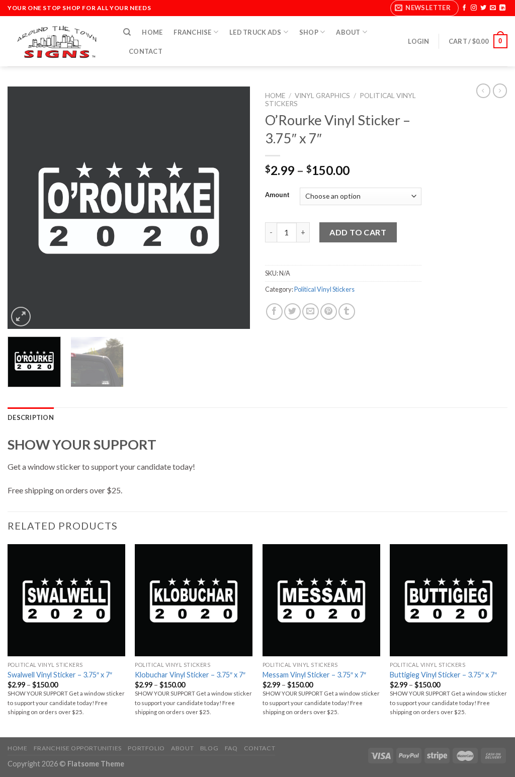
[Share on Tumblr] (346, 311)
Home (152, 32)
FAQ (231, 748)
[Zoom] (21, 316)
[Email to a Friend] (310, 311)
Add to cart (357, 232)
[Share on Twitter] (292, 311)
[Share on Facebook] (274, 311)
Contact (145, 51)
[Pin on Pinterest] (328, 311)
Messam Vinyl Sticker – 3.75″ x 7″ (314, 674)
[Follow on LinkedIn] (502, 8)
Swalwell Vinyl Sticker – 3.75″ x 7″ (60, 674)
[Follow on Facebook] (464, 8)
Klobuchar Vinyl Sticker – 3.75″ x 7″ (190, 674)
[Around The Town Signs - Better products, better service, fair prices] (58, 41)
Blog (209, 748)
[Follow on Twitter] (483, 8)
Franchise (192, 32)
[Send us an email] (493, 8)
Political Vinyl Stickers (324, 289)
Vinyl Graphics (322, 96)
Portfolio (146, 748)
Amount (277, 195)
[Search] (127, 32)
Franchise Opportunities (78, 748)
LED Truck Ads (255, 32)
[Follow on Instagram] (474, 8)
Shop (308, 32)
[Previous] (25, 208)
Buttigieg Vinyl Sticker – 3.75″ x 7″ (443, 674)
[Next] (232, 208)
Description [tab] (31, 417)
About (348, 32)
